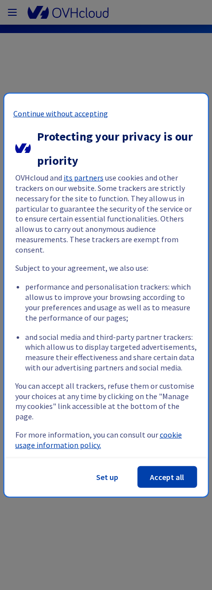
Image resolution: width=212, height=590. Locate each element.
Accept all (167, 476)
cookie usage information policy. (98, 440)
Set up (107, 476)
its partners (84, 178)
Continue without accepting (60, 113)
